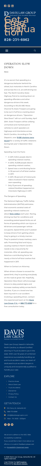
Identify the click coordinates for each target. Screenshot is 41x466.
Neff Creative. (22, 462)
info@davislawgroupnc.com (17, 415)
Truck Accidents (14, 388)
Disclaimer (12, 391)
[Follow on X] (8, 424)
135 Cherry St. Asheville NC (16, 408)
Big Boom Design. (21, 464)
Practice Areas (13, 381)
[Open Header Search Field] (35, 50)
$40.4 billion (15, 214)
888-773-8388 (26, 303)
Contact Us (12, 397)
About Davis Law (14, 384)
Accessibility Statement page (17, 447)
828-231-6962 (16, 40)
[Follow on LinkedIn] (12, 424)
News (6, 72)
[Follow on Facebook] (5, 424)
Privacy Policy (13, 394)
